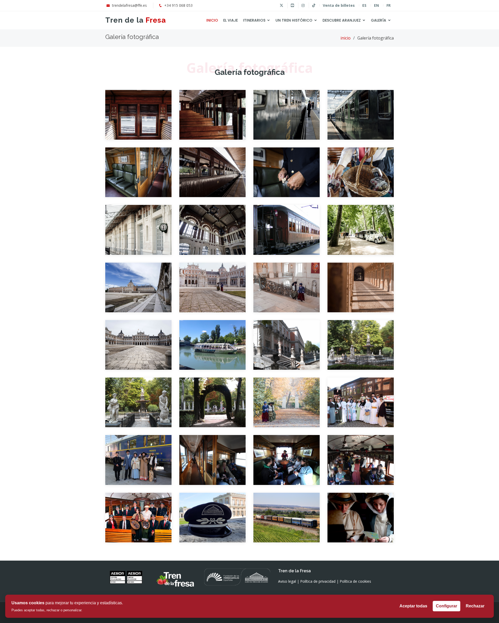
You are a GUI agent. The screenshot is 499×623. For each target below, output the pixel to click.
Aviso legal (287, 581)
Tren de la (135, 20)
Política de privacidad (318, 581)
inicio (345, 38)
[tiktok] (313, 5)
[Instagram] (303, 5)
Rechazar (475, 606)
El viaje (230, 20)
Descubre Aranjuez (342, 20)
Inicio (212, 20)
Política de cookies (355, 581)
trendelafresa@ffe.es (129, 5)
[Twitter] (281, 5)
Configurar (446, 606)
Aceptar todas (413, 606)
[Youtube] (292, 5)
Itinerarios (254, 20)
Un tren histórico (293, 20)
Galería (378, 20)
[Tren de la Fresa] (138, 110)
